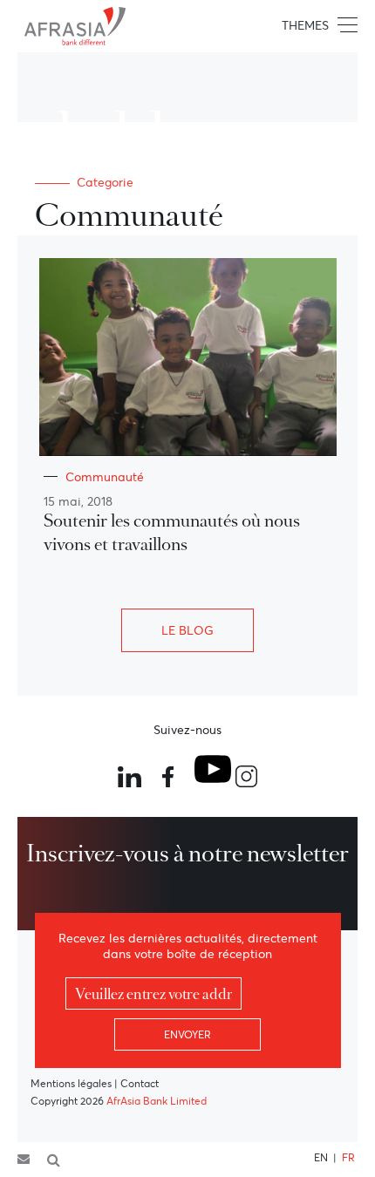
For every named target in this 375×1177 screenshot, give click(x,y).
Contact (139, 1083)
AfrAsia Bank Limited (156, 1100)
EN (321, 1157)
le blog (187, 630)
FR (348, 1157)
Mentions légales (71, 1083)
